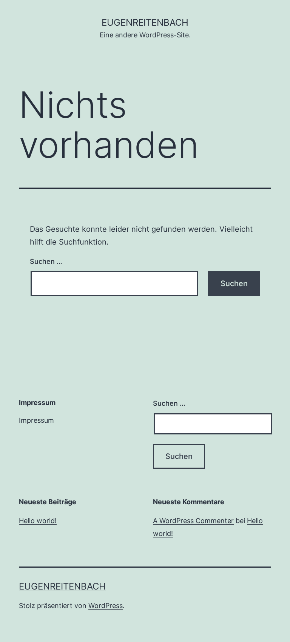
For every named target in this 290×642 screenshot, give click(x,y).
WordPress (105, 606)
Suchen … (46, 261)
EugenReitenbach (145, 22)
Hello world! (38, 521)
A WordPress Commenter (193, 521)
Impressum (36, 420)
